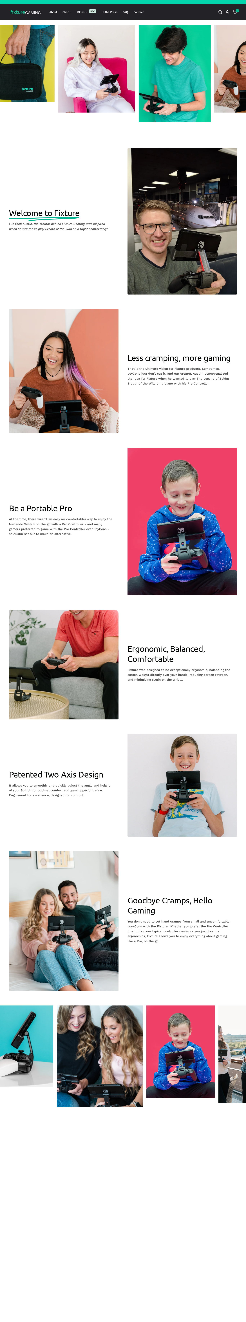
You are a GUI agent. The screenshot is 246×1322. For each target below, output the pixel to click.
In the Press (109, 12)
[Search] (220, 12)
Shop (65, 12)
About (53, 12)
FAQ (125, 12)
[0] (234, 12)
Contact (138, 12)
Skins (80, 12)
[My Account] (227, 12)
